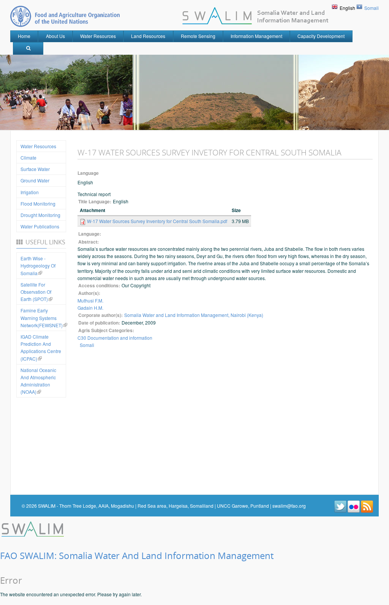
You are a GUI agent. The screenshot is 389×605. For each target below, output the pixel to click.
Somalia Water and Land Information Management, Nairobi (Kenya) (193, 315)
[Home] (33, 528)
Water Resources (98, 36)
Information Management (256, 36)
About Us (55, 36)
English (347, 8)
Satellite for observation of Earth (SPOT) (36, 291)
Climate (28, 157)
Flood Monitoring (38, 203)
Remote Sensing (198, 36)
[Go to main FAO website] (65, 16)
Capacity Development (321, 36)
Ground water (35, 180)
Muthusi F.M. (90, 300)
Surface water (35, 169)
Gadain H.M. (90, 307)
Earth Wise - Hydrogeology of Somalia (38, 265)
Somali (371, 8)
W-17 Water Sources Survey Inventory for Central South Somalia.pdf (157, 221)
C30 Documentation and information (114, 337)
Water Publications (40, 226)
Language (88, 173)
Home (24, 36)
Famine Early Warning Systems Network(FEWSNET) (42, 317)
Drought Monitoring (40, 215)
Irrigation (30, 192)
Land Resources (148, 36)
